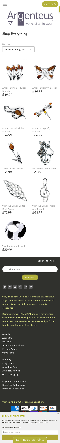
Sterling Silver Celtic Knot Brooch (13, 207)
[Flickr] (25, 287)
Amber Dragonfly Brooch (41, 130)
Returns (6, 341)
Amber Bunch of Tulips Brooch (14, 89)
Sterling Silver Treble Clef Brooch (43, 207)
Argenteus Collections (14, 381)
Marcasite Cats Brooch (44, 168)
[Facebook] (10, 287)
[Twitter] (4, 287)
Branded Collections (13, 388)
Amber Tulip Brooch (12, 168)
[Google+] (31, 287)
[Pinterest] (20, 287)
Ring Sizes (8, 363)
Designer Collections (13, 385)
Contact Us (8, 352)
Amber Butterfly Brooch (44, 87)
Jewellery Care (10, 367)
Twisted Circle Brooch (14, 246)
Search (6, 334)
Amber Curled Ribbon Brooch (13, 130)
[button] (30, 416)
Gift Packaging (10, 374)
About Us (7, 337)
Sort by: (6, 44)
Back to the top (46, 260)
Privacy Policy (9, 349)
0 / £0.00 (49, 4)
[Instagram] (15, 287)
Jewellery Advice (11, 370)
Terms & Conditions (13, 345)
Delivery (6, 359)
